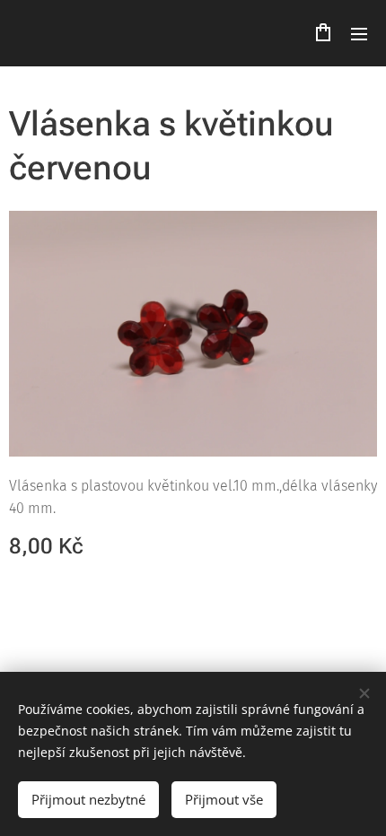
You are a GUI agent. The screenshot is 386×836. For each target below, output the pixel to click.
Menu (359, 33)
